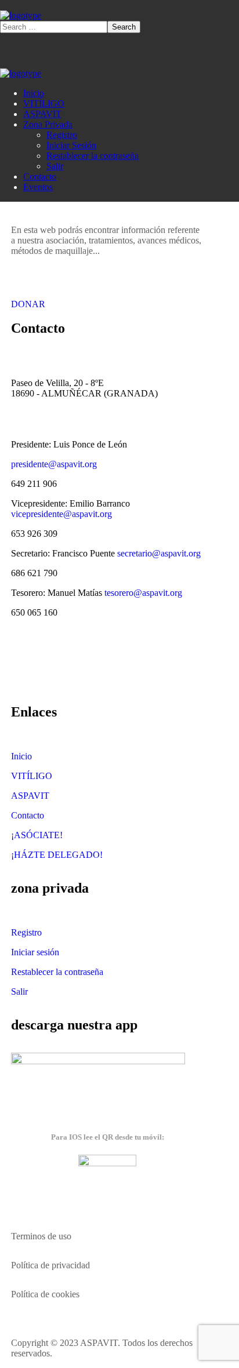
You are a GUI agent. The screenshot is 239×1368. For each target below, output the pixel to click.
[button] (108, 299)
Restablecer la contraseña (57, 972)
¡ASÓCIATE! (37, 835)
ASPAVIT (30, 796)
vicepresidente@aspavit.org (61, 514)
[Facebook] (54, 664)
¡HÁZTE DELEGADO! (57, 855)
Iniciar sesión (35, 952)
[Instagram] (112, 664)
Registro (26, 932)
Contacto (27, 815)
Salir (19, 991)
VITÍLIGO (31, 776)
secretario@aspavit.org (159, 553)
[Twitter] (25, 664)
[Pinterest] (83, 664)
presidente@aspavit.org (54, 464)
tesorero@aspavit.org (143, 593)
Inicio (21, 756)
